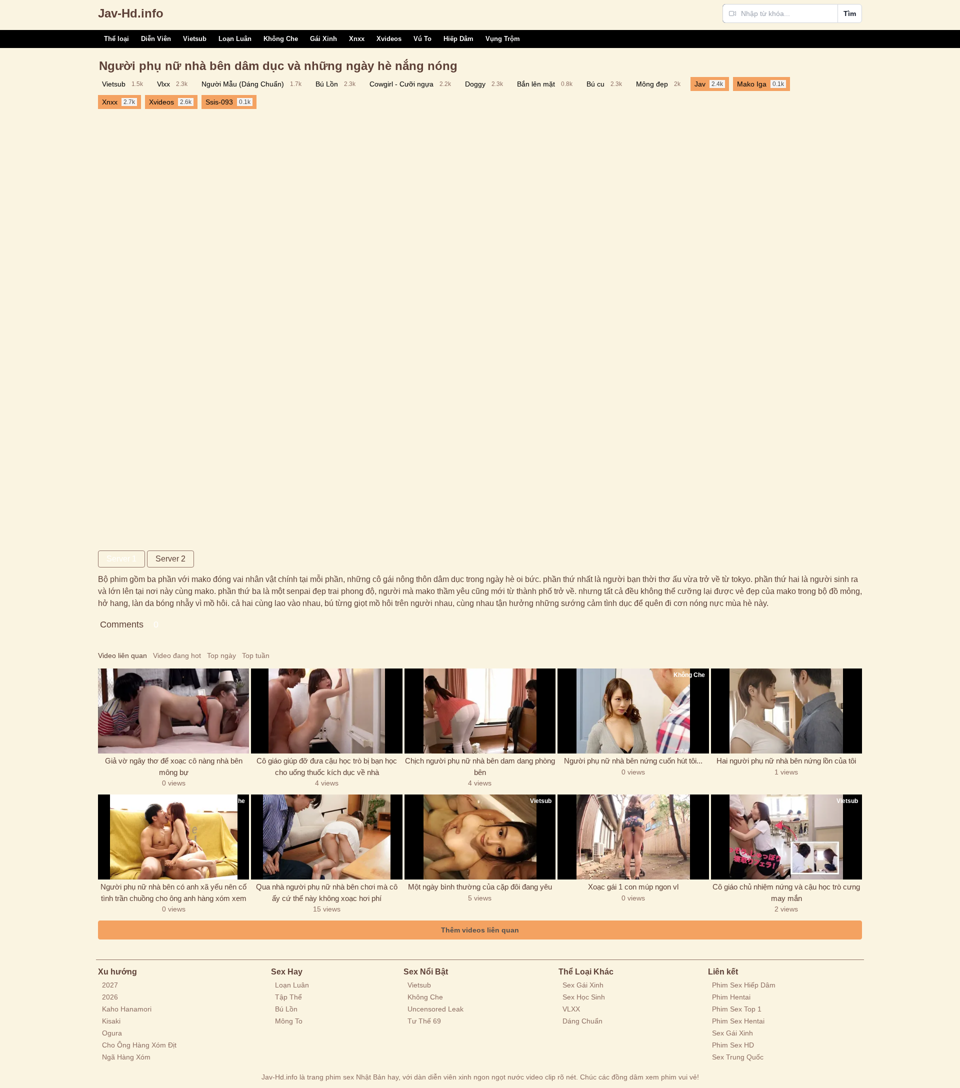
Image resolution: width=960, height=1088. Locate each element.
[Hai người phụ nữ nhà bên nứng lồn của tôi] (786, 711)
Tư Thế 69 (424, 1021)
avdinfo (131, 13)
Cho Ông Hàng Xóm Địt (139, 1045)
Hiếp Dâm (459, 38)
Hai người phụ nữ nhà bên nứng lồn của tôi (786, 760)
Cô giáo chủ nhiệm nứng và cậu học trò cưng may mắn (786, 892)
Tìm (850, 14)
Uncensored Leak (436, 1009)
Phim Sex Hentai (738, 1021)
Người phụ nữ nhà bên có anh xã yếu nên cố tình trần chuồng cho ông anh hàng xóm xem (173, 892)
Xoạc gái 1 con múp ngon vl (633, 886)
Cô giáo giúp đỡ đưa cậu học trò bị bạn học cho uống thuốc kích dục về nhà (326, 766)
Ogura (112, 1033)
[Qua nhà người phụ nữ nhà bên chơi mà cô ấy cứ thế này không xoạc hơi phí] (326, 837)
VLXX (571, 1009)
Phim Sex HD (733, 1045)
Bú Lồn (286, 1009)
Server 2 (171, 558)
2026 (110, 997)
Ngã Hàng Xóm (126, 1057)
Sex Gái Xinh (583, 985)
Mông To (288, 1021)
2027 (110, 985)
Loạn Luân (235, 38)
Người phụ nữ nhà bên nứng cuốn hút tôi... (633, 760)
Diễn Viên (156, 38)
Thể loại (116, 38)
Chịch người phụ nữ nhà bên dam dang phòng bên (480, 766)
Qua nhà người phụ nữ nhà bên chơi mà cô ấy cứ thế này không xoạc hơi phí (327, 892)
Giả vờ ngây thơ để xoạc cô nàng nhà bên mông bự (173, 766)
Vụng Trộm (503, 38)
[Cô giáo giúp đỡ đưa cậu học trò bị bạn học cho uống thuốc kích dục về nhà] (326, 711)
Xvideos (389, 38)
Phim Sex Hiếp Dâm (744, 985)
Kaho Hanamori (127, 1009)
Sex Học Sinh (583, 997)
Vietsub (194, 38)
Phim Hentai (731, 997)
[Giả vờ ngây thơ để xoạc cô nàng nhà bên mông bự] (173, 711)
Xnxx (356, 38)
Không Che (281, 38)
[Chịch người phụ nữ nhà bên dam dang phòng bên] (480, 711)
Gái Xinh (323, 38)
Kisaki (111, 1021)
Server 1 (121, 558)
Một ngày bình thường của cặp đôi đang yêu (480, 886)
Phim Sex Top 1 (737, 1009)
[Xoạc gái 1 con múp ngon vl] (633, 837)
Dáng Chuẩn (582, 1021)
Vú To (423, 38)
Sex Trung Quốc (738, 1057)
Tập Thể (288, 997)
